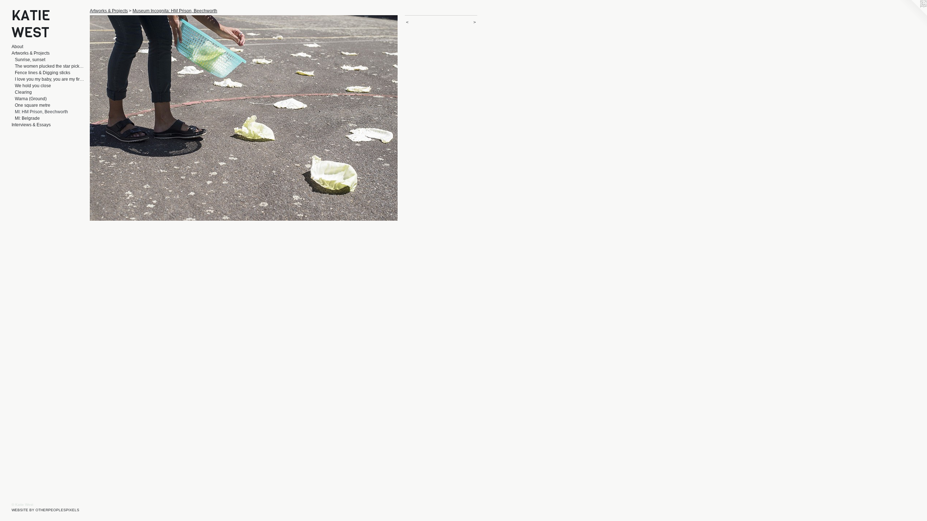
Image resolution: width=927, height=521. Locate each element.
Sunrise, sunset (30, 59)
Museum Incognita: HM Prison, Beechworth (175, 10)
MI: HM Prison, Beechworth (41, 111)
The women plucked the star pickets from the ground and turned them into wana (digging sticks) (49, 66)
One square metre (32, 105)
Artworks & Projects (31, 53)
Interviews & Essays (31, 124)
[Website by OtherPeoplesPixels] (912, 14)
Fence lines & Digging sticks (42, 72)
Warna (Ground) (31, 98)
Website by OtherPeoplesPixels (45, 510)
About (17, 46)
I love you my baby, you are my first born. (49, 79)
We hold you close (33, 85)
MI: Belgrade (27, 118)
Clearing (23, 92)
